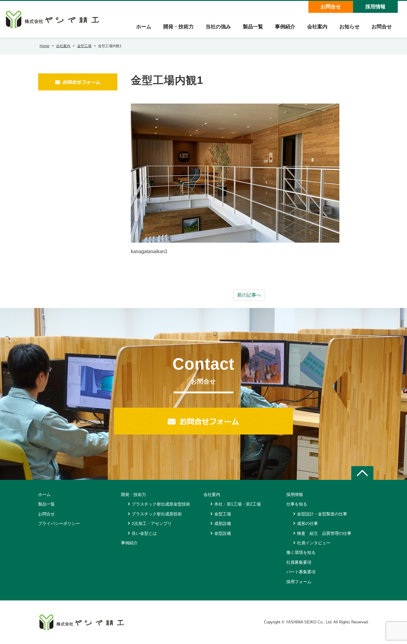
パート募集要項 (301, 571)
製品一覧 (253, 27)
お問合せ (331, 7)
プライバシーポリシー (59, 523)
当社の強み (218, 27)
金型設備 (222, 533)
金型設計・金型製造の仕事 (322, 513)
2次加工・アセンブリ (152, 523)
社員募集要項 (298, 562)
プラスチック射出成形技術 (157, 513)
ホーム (143, 27)
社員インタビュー (313, 542)
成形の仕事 (307, 523)
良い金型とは (144, 533)
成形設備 (222, 523)
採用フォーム (298, 581)
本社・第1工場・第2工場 (237, 504)
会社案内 (317, 27)
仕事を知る (296, 504)
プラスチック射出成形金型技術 (161, 504)
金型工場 (222, 513)
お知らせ (349, 27)
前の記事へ (249, 295)
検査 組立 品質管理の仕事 (324, 533)
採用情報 (375, 7)
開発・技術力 (178, 27)
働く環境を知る (301, 552)
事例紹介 (285, 27)
